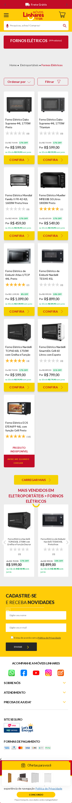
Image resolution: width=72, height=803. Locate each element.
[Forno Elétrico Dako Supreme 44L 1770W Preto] (19, 105)
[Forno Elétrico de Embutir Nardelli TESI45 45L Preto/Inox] (53, 256)
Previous (5, 542)
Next (67, 542)
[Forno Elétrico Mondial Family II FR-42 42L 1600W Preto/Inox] (19, 180)
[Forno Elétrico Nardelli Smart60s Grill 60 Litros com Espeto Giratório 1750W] (53, 332)
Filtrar (49, 81)
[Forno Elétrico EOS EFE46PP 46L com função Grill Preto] (19, 408)
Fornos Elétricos (52, 65)
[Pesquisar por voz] (6, 26)
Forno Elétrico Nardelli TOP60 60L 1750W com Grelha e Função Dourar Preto (19, 541)
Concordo (36, 794)
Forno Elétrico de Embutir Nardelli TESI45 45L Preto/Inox (53, 541)
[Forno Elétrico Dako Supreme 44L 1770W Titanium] (53, 105)
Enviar (18, 646)
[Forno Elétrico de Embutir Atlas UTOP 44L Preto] (19, 256)
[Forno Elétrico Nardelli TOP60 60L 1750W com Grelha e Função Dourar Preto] (19, 332)
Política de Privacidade (49, 637)
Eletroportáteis (29, 65)
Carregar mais (34, 480)
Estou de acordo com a (37, 637)
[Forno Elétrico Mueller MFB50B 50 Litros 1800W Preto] (53, 180)
